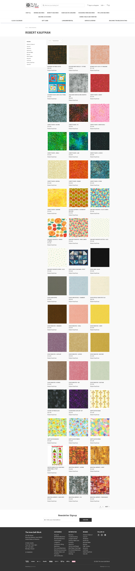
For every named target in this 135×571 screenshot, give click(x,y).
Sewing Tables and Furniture (88, 17)
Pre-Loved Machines (103, 13)
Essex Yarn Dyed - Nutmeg (53, 382)
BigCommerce (33, 566)
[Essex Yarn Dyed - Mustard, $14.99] (99, 342)
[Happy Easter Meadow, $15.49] (57, 427)
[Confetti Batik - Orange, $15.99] (78, 169)
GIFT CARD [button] (45, 20)
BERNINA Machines (39, 13)
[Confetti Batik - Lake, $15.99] (78, 141)
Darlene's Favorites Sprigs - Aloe (56, 269)
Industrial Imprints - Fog (75, 497)
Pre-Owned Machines (75, 550)
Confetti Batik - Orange (75, 181)
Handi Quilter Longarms (68, 13)
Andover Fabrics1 (31, 44)
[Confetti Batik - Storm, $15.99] (99, 169)
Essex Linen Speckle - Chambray (77, 297)
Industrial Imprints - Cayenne (76, 467)
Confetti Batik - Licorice (96, 153)
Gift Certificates (58, 555)
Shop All (28, 13)
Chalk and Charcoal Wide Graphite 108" (77, 95)
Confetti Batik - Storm (96, 181)
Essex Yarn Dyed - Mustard (97, 354)
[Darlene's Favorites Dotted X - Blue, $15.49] (99, 227)
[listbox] (57, 40)
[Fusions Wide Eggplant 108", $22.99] (78, 399)
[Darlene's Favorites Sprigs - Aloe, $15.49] (57, 257)
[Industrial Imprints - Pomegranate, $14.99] (99, 485)
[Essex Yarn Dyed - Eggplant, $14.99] (57, 342)
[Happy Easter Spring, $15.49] (99, 427)
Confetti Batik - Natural (53, 181)
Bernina (28, 54)
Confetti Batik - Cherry (96, 94)
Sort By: (50, 40)
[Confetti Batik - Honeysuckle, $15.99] (99, 113)
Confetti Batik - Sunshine (53, 209)
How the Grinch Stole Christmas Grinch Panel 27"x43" (55, 468)
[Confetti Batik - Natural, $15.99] (57, 169)
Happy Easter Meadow (53, 439)
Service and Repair (74, 546)
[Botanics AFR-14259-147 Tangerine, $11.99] (99, 55)
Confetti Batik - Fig (73, 124)
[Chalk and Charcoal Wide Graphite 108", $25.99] (78, 83)
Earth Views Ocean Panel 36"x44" (77, 269)
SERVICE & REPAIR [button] (90, 20)
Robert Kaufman (30, 62)
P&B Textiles (30, 56)
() (109, 5)
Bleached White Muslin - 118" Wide (77, 66)
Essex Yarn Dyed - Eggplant (54, 354)
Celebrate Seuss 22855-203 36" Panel (56, 94)
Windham (29, 48)
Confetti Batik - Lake (74, 153)
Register (96, 5)
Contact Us (72, 552)
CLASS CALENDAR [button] (17, 20)
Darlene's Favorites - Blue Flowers (99, 209)
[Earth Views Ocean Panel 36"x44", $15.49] (78, 257)
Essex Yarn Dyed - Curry (96, 326)
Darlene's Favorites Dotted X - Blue (99, 239)
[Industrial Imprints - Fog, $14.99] (78, 485)
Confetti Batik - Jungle (53, 153)
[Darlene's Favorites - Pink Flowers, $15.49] (78, 227)
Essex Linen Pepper (52, 297)
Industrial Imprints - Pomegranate (99, 497)
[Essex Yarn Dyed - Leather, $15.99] (78, 342)
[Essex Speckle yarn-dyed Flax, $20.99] (99, 286)
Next (106, 506)
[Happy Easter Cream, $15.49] (99, 399)
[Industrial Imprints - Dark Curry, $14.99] (57, 485)
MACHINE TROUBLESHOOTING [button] (118, 20)
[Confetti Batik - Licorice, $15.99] (99, 141)
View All (28, 64)
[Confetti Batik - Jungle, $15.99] (57, 141)
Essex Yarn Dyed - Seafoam (97, 382)
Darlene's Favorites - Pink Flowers (78, 239)
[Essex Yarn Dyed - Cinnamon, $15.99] (57, 314)
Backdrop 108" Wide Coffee (54, 66)
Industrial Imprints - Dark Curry (55, 497)
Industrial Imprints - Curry (97, 467)
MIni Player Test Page (75, 548)
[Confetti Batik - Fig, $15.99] (78, 113)
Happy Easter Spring (95, 439)
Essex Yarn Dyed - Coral (75, 326)
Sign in (90, 5)
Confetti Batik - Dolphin (53, 124)
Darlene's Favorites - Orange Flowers (54, 240)
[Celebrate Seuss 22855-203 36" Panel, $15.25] (57, 83)
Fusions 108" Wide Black (53, 410)
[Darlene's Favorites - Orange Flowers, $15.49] (57, 227)
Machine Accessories (44, 17)
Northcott (29, 50)
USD (102, 5)
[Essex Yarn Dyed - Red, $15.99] (78, 370)
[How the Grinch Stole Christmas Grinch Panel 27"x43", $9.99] (57, 455)
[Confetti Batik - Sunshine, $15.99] (57, 198)
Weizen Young (107, 566)
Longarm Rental (73, 538)
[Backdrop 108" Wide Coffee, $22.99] (57, 55)
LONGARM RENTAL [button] (67, 20)
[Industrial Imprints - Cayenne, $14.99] (78, 455)
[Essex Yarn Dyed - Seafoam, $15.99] (99, 370)
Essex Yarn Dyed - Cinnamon (54, 326)
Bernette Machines (53, 13)
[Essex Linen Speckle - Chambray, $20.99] (78, 286)
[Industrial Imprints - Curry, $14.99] (99, 455)
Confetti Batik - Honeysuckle (97, 124)
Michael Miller (30, 52)
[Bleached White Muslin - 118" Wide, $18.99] (78, 55)
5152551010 (29, 552)
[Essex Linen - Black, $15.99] (99, 257)
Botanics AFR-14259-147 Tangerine (98, 66)
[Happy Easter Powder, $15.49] (78, 427)
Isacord (28, 46)
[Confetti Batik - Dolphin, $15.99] (57, 113)
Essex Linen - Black (95, 269)
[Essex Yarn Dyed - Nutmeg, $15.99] (57, 370)
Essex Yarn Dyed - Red (74, 382)
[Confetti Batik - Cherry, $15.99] (99, 83)
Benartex (29, 58)
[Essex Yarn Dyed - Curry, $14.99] (99, 314)
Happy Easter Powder (74, 439)
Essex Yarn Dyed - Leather (75, 354)
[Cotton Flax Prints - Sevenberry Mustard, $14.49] (78, 198)
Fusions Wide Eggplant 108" (76, 410)
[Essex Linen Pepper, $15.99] (57, 286)
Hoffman (29, 60)
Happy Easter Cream (95, 410)
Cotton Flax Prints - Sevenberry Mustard (77, 210)
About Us (71, 544)
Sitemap (71, 554)
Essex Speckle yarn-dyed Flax (97, 297)
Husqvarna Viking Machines (86, 13)
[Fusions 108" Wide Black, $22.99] (57, 399)
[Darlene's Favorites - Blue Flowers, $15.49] (99, 198)
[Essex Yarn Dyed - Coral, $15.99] (78, 314)
